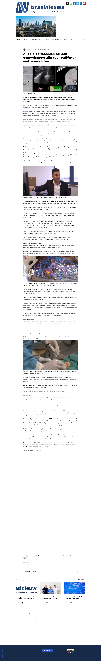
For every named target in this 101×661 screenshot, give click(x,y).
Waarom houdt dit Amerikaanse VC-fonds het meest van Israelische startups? (50, 597)
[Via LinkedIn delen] (31, 567)
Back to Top (2, 654)
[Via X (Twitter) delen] (27, 567)
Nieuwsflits (46, 39)
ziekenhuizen (50, 555)
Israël (25, 555)
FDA (70, 555)
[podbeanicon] (67, 3)
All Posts (18, 39)
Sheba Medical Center (40, 555)
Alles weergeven (81, 579)
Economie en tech (56, 39)
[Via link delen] (34, 567)
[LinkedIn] (81, 3)
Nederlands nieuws (36, 39)
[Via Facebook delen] (24, 567)
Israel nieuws (26, 39)
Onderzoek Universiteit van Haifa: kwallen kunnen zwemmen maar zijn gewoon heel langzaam (74, 597)
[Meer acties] (77, 49)
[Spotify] (71, 3)
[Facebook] (74, 3)
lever (25, 558)
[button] (83, 39)
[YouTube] (84, 3)
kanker (30, 555)
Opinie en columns (68, 39)
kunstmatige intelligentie (61, 555)
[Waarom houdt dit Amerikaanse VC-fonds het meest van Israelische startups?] (50, 588)
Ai (74, 555)
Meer (77, 39)
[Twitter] (77, 3)
